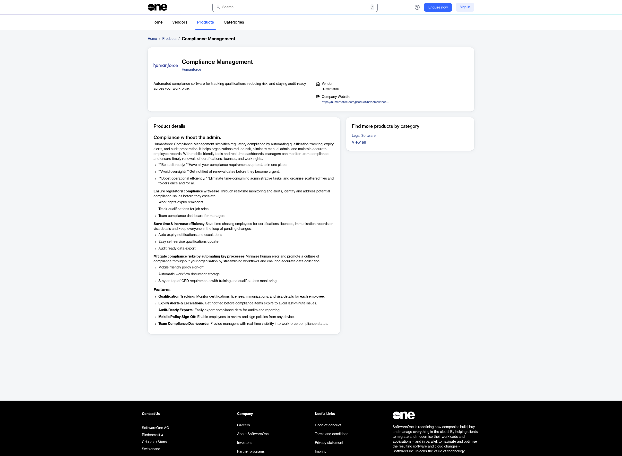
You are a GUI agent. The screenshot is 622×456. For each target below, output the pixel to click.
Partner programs (251, 451)
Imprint (320, 451)
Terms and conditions (331, 434)
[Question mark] (417, 7)
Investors (244, 443)
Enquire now (438, 7)
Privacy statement (329, 443)
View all (359, 142)
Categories (234, 22)
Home (157, 22)
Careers (243, 425)
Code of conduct (328, 425)
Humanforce (191, 69)
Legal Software (364, 136)
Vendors (179, 22)
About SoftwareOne (253, 434)
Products (205, 22)
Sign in (465, 7)
